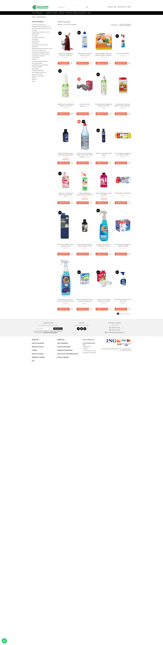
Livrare (34, 350)
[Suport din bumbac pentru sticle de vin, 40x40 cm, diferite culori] (65, 41)
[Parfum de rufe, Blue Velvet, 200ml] (103, 135)
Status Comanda (63, 357)
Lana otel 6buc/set (84, 104)
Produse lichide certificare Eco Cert (40, 32)
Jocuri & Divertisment (37, 74)
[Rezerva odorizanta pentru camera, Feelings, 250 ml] (84, 225)
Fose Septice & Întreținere (38, 37)
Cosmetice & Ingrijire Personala (39, 61)
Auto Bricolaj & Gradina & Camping (40, 54)
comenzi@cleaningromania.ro (115, 332)
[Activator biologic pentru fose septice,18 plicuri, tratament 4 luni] (103, 41)
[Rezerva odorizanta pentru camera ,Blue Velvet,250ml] (65, 135)
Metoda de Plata (37, 347)
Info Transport (62, 343)
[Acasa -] (40, 7)
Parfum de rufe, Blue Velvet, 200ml (104, 154)
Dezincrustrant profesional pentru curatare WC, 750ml (84, 154)
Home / (34, 17)
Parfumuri (34, 59)
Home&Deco (35, 39)
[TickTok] (81, 328)
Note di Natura (35, 41)
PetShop (34, 78)
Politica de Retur (38, 343)
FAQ (33, 361)
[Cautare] (87, 7)
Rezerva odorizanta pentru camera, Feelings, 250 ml (84, 245)
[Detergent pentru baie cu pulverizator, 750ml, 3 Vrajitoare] (103, 225)
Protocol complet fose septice (76, 13)
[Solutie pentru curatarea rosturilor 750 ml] (84, 41)
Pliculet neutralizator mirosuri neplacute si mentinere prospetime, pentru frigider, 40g (84, 300)
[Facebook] (78, 328)
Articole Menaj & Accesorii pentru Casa (41, 28)
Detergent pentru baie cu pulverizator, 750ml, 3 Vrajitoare (104, 245)
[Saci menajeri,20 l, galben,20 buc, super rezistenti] (123, 135)
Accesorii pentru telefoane (38, 56)
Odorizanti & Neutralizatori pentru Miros (42, 48)
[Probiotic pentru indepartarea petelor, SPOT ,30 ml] (65, 86)
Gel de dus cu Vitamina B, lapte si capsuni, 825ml (65, 194)
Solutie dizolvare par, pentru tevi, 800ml (104, 194)
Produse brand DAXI (37, 66)
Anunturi (35, 340)
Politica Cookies (37, 354)
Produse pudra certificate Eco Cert (40, 52)
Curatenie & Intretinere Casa (39, 24)
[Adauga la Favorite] (71, 63)
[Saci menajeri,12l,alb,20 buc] (123, 180)
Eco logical (34, 30)
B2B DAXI (61, 13)
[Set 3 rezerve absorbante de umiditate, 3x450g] (123, 225)
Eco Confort (35, 35)
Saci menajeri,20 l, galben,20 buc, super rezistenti (123, 154)
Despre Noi (61, 340)
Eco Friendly (35, 43)
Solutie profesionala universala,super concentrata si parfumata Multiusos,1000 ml (84, 194)
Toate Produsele (37, 13)
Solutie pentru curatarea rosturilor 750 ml (85, 54)
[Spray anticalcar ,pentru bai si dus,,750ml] (123, 278)
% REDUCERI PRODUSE (37, 70)
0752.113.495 (115, 330)
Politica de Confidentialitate (50, 332)
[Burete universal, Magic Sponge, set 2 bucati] (103, 278)
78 (126, 313)
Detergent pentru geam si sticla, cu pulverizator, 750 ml (65, 300)
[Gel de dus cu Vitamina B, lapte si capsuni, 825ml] (65, 180)
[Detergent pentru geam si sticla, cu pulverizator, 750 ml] (65, 279)
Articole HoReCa (36, 57)
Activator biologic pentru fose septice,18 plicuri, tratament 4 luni (103, 54)
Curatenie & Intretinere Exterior (40, 45)
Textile (33, 81)
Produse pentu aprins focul (39, 50)
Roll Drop (34, 79)
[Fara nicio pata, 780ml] (123, 41)
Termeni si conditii (52, 13)
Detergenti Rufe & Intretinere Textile (41, 26)
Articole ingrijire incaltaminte (39, 72)
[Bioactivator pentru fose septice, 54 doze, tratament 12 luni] (123, 85)
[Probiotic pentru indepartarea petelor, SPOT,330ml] (103, 85)
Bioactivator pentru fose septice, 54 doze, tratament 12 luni (123, 105)
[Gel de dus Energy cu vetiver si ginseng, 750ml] (65, 225)
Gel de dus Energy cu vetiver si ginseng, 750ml (65, 245)
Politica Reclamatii (64, 347)
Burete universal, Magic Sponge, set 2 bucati (104, 300)
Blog (89, 13)
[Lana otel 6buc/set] (84, 85)
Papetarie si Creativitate (38, 76)
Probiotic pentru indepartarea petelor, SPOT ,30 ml (65, 105)
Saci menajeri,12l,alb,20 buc (123, 193)
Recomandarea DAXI (37, 63)
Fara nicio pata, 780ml (123, 53)
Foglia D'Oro (35, 46)
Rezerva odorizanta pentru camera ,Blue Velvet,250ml (65, 154)
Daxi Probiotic (35, 68)
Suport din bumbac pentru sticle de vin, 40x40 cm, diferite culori (65, 54)
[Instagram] (84, 328)
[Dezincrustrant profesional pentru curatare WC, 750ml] (84, 135)
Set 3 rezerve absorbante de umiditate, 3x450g (123, 245)
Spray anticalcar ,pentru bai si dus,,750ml (123, 300)
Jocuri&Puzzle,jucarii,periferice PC (40, 65)
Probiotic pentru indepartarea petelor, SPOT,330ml (103, 105)
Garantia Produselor (65, 350)
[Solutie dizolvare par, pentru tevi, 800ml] (103, 180)
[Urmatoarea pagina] (129, 314)
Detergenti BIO (35, 34)
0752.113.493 (115, 327)
